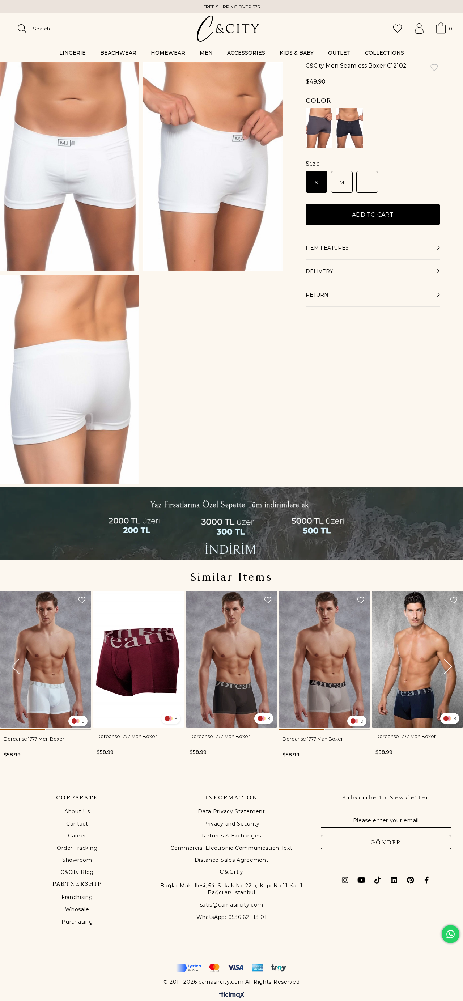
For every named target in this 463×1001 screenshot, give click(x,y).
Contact (77, 823)
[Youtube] (361, 880)
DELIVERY (319, 271)
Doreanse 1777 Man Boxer (127, 736)
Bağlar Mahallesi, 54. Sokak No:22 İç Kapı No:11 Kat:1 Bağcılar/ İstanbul (231, 889)
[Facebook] (426, 880)
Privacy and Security (231, 823)
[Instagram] (345, 880)
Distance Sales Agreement (232, 860)
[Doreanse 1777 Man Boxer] (138, 659)
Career (77, 835)
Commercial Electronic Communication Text (231, 848)
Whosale (77, 909)
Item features (327, 248)
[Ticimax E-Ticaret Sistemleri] (232, 995)
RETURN (317, 295)
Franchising (77, 897)
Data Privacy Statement (231, 811)
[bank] (231, 968)
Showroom (77, 860)
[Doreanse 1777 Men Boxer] (45, 659)
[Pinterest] (410, 880)
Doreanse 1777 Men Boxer (34, 739)
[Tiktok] (377, 880)
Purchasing (77, 922)
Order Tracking (77, 848)
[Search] (22, 28)
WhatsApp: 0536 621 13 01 (231, 917)
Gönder (385, 842)
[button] (22, 729)
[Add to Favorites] (434, 68)
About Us (77, 811)
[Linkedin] (394, 880)
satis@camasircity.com (231, 905)
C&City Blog (77, 872)
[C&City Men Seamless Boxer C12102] (319, 128)
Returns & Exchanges (231, 835)
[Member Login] (419, 28)
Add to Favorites (82, 600)
